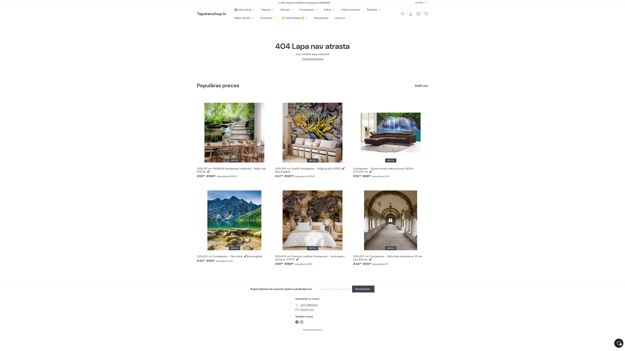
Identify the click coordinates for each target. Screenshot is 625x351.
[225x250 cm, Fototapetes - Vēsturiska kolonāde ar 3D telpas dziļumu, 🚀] (390, 226)
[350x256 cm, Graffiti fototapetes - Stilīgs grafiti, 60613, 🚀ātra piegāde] (312, 138)
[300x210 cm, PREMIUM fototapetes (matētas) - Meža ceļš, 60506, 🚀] (234, 138)
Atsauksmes (321, 18)
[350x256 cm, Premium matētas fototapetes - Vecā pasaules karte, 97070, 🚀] (312, 226)
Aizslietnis (266, 18)
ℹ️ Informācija (243, 9)
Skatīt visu (421, 85)
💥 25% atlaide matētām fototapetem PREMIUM (303, 2)
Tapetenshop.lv (211, 14)
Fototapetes (307, 9)
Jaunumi (340, 18)
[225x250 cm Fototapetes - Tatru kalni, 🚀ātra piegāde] (234, 224)
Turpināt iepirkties (312, 59)
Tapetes (266, 9)
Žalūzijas (372, 9)
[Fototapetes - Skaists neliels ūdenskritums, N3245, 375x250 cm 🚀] (390, 138)
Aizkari (328, 9)
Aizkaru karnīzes (350, 9)
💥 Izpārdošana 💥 (293, 18)
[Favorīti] (418, 14)
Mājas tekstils (242, 18)
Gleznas (285, 9)
